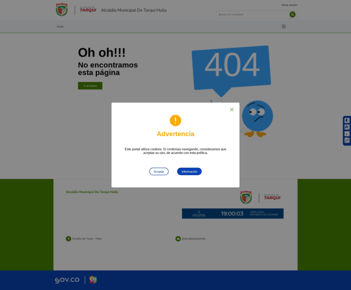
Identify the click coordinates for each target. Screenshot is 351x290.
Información (189, 171)
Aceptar (159, 171)
